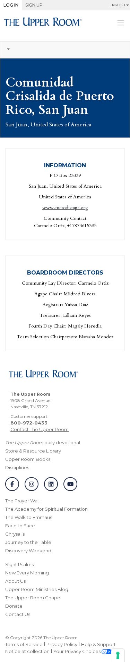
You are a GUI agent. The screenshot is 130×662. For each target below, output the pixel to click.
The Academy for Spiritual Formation (46, 509)
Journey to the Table (28, 542)
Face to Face (20, 525)
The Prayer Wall (22, 500)
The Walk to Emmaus (28, 517)
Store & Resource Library (33, 451)
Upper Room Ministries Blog (36, 589)
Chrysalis (15, 534)
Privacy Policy (61, 644)
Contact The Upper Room (39, 429)
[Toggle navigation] (120, 22)
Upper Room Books (27, 459)
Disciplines (17, 467)
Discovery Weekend (28, 550)
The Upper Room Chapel (33, 597)
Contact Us (17, 614)
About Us (15, 581)
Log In (10, 5)
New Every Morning (27, 572)
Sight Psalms (19, 564)
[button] (65, 49)
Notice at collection (27, 651)
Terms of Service (24, 644)
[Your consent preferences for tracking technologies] (117, 655)
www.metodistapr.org (65, 207)
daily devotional (42, 442)
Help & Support (98, 644)
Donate (14, 606)
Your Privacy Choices (77, 651)
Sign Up (34, 5)
